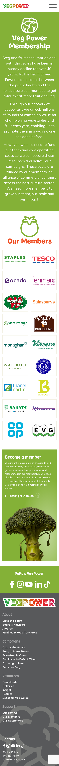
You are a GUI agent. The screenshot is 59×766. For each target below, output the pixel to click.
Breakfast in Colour (15, 655)
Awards (7, 628)
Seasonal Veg (11, 667)
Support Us (10, 712)
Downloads (9, 682)
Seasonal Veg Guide (15, 698)
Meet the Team (12, 620)
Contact (8, 739)
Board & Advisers (13, 624)
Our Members (11, 716)
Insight (6, 690)
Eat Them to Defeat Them (19, 659)
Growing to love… (14, 663)
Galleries (8, 686)
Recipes (7, 694)
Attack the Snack (13, 647)
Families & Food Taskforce (19, 632)
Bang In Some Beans (15, 651)
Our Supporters (12, 720)
